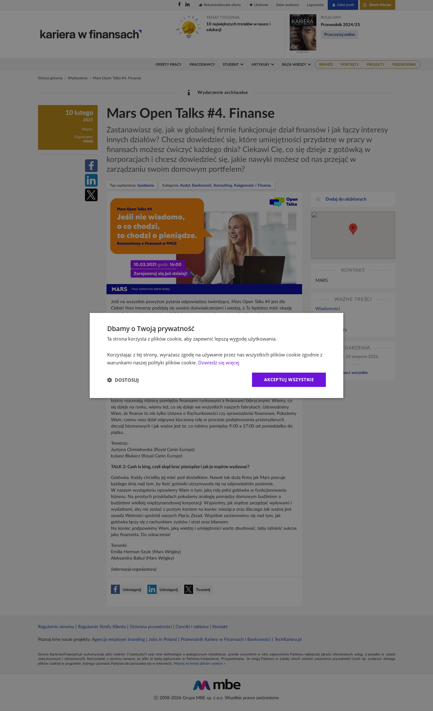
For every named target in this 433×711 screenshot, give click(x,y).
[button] (123, 379)
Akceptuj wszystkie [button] (289, 379)
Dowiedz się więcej (218, 362)
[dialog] (216, 355)
